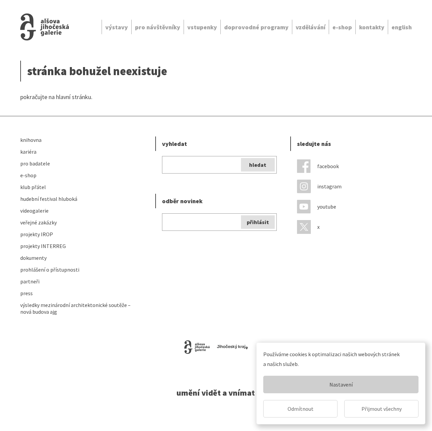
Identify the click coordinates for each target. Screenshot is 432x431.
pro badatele (35, 163)
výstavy (116, 27)
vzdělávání (310, 27)
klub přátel (33, 187)
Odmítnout (301, 408)
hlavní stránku (73, 97)
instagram (329, 186)
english (402, 27)
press (26, 293)
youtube (326, 206)
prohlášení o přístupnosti (49, 269)
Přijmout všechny (381, 408)
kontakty (371, 27)
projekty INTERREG (43, 246)
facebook (328, 166)
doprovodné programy (256, 27)
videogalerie (34, 210)
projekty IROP (36, 234)
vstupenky (202, 27)
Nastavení (341, 384)
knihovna (31, 139)
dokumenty (33, 257)
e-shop (342, 27)
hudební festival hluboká (48, 198)
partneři (29, 281)
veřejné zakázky (38, 222)
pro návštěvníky (157, 27)
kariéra (28, 151)
